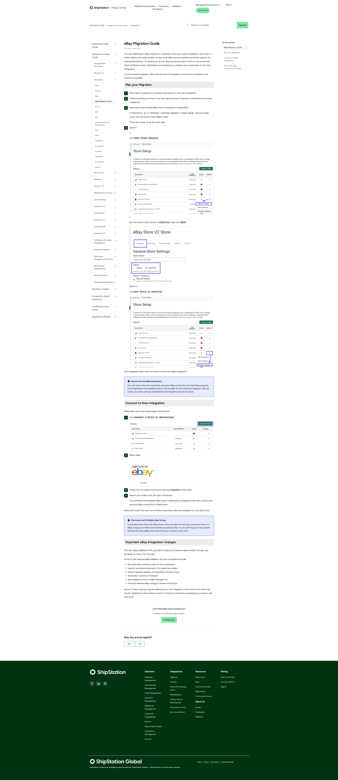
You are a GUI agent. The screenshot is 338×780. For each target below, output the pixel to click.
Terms (199, 762)
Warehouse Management (150, 707)
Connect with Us (228, 682)
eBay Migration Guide (103, 101)
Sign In (229, 5)
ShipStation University (145, 6)
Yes (129, 644)
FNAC (97, 135)
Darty (97, 85)
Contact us (169, 619)
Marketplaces (175, 695)
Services (148, 739)
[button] (103, 45)
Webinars (177, 6)
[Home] (99, 7)
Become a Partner (177, 712)
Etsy (96, 117)
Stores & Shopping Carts (178, 688)
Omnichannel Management (150, 686)
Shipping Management (150, 679)
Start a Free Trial (227, 677)
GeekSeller (99, 141)
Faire (96, 130)
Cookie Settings (226, 762)
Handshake (99, 157)
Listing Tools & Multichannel (176, 701)
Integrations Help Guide (118, 25)
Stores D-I (135, 25)
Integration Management (150, 732)
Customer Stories (202, 687)
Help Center (200, 691)
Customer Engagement (150, 715)
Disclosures (214, 762)
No (140, 644)
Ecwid (97, 107)
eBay (97, 96)
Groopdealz (99, 146)
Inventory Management (150, 699)
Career (198, 707)
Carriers (173, 682)
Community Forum (203, 696)
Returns (148, 722)
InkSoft (97, 167)
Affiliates (199, 717)
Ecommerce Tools (178, 707)
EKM (96, 112)
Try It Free (202, 10)
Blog (197, 682)
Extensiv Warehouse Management (102, 124)
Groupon (98, 151)
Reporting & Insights (153, 726)
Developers (158, 9)
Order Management (153, 693)
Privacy (206, 762)
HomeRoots (99, 162)
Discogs (98, 91)
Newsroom (200, 677)
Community (164, 6)
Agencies (174, 677)
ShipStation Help (97, 25)
